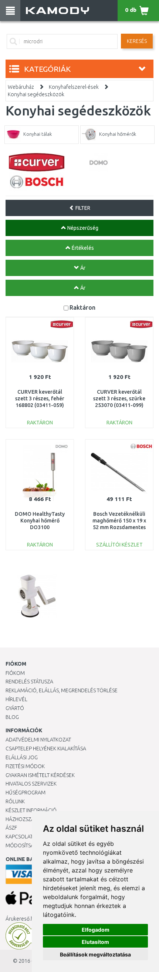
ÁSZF (11, 828)
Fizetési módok (25, 766)
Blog (12, 717)
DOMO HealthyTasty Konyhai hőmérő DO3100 (40, 520)
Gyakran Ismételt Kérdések (40, 775)
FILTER (82, 208)
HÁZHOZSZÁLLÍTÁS (27, 819)
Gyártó (15, 708)
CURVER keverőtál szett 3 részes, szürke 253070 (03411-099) (119, 398)
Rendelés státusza (29, 682)
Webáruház (21, 87)
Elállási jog (22, 757)
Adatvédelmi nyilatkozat (38, 740)
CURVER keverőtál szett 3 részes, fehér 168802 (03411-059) (39, 398)
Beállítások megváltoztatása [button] (95, 954)
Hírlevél (16, 699)
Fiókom (15, 673)
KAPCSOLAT (19, 837)
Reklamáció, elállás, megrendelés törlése (62, 690)
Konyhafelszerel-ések (74, 87)
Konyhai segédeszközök (36, 94)
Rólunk (15, 801)
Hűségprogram (25, 793)
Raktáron (82, 307)
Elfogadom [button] (95, 929)
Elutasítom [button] (95, 942)
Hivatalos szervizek (31, 784)
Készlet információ (31, 810)
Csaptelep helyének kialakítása (46, 748)
